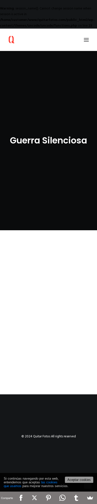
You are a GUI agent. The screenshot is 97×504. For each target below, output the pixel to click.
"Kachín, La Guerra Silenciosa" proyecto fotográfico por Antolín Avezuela (43, 322)
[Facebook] (21, 498)
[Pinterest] (48, 498)
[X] (35, 498)
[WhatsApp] (62, 498)
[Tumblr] (76, 498)
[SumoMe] (90, 498)
